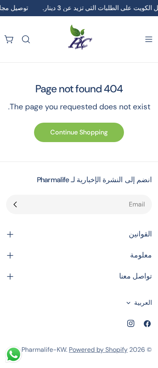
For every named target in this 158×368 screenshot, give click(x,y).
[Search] (26, 39)
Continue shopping (79, 132)
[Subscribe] (15, 204)
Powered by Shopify (98, 349)
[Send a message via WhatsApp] (13, 354)
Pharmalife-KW (43, 349)
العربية (143, 302)
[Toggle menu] (149, 39)
